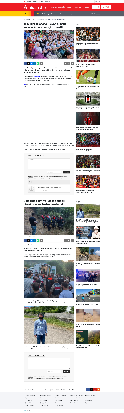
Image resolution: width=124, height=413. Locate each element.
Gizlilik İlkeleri (64, 390)
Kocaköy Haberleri (29, 405)
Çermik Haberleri (29, 403)
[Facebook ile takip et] (88, 389)
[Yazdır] (41, 63)
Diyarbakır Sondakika (60, 395)
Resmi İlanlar (79, 7)
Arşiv (42, 1)
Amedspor (70, 7)
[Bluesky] (31, 63)
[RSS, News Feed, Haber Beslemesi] (98, 389)
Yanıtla (39, 190)
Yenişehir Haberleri (75, 398)
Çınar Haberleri (59, 405)
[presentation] (29, 14)
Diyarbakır (53, 7)
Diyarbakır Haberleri (30, 395)
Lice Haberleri (28, 400)
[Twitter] (28, 63)
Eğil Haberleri (88, 400)
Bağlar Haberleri (44, 398)
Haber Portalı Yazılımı (31, 410)
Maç (25, 84)
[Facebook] (25, 63)
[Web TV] (96, 1)
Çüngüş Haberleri (44, 403)
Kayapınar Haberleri (90, 398)
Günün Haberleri (36, 1)
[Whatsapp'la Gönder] (38, 63)
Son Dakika (61, 7)
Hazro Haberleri (74, 400)
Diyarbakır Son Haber (30, 398)
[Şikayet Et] (67, 191)
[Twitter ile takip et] (91, 389)
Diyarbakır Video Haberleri (76, 395)
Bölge (87, 7)
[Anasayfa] (24, 1)
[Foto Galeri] (99, 1)
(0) (43, 190)
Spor (33, 19)
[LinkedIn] (34, 63)
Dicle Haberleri (74, 403)
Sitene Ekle (47, 1)
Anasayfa (27, 19)
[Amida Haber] (35, 7)
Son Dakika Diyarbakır (45, 395)
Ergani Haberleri (89, 403)
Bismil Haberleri (59, 403)
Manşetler (29, 1)
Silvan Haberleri (44, 405)
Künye (53, 390)
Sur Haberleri (58, 398)
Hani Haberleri (58, 400)
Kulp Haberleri (43, 400)
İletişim (57, 390)
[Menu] (94, 7)
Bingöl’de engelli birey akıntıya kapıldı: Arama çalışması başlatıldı (58, 14)
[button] (65, 63)
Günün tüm (95, 14)
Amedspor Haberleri (90, 395)
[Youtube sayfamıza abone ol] (95, 389)
